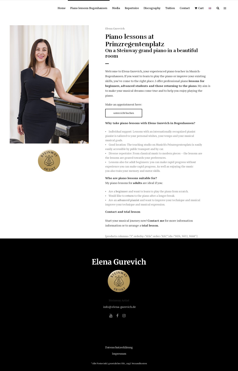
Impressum (119, 353)
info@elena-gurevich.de (119, 307)
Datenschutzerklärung (119, 347)
